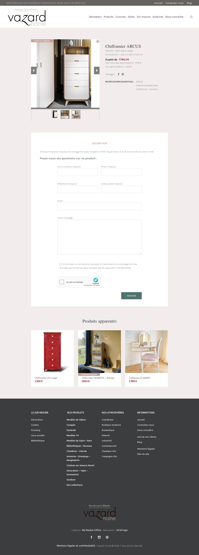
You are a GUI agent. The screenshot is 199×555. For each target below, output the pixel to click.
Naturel (106, 435)
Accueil (141, 419)
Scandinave (107, 419)
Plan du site (143, 454)
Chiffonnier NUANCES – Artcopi (98, 378)
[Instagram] (99, 537)
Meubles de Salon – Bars (79, 440)
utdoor (72, 479)
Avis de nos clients (146, 437)
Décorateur (37, 419)
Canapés (71, 425)
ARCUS (139, 81)
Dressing (35, 430)
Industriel (107, 440)
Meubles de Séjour (76, 419)
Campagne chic (109, 456)
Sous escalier (38, 435)
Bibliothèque (38, 440)
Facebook (119, 74)
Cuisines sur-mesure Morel (80, 465)
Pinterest (123, 74)
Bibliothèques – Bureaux (79, 446)
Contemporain (109, 446)
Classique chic (109, 451)
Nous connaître (145, 430)
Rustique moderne (111, 425)
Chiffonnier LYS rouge (46, 378)
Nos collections (74, 485)
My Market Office (91, 530)
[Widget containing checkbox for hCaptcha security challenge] (79, 281)
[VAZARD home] (99, 512)
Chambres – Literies (77, 451)
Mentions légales (146, 449)
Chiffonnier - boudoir (147, 89)
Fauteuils (71, 430)
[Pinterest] (107, 537)
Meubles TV (73, 435)
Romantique (108, 430)
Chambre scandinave (147, 85)
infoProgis (122, 530)
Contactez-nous (145, 425)
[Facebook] (91, 537)
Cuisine (35, 425)
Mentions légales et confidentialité (76, 545)
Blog (139, 442)
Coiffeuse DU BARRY (139, 378)
